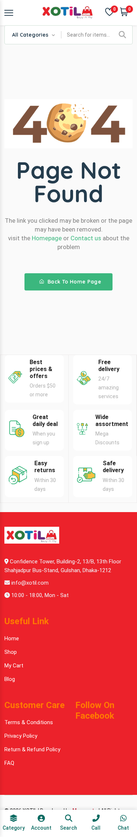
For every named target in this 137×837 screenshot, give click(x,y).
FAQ (9, 763)
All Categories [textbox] (30, 35)
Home (11, 638)
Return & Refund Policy (32, 749)
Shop (10, 652)
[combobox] (33, 35)
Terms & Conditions (28, 722)
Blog (9, 679)
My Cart (13, 665)
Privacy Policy (20, 736)
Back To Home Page (73, 281)
